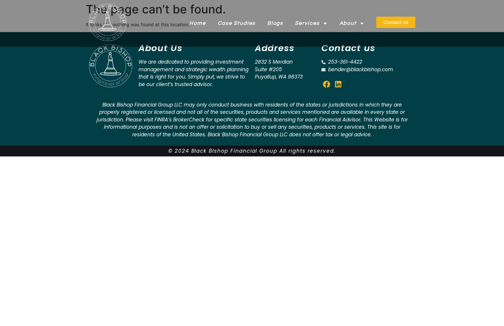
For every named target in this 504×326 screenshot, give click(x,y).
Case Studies (237, 23)
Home (197, 23)
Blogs (275, 23)
